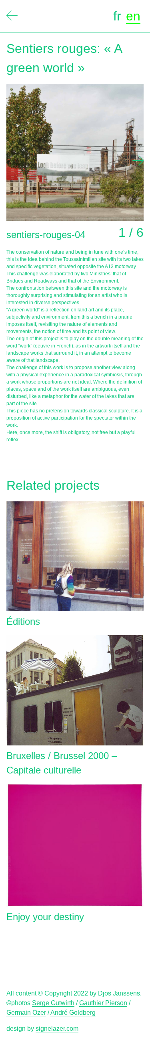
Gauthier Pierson (103, 1003)
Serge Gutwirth (53, 1003)
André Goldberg (73, 1012)
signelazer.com (57, 1028)
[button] (138, 160)
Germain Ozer (26, 1012)
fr (117, 16)
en (133, 16)
